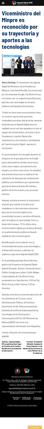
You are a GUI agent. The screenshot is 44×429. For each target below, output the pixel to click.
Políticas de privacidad (26, 398)
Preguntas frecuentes (37, 398)
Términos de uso (16, 398)
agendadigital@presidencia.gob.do (22, 388)
